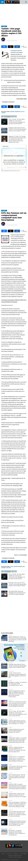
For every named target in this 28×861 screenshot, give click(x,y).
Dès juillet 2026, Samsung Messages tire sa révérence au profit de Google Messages (17, 593)
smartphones (18, 566)
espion (12, 111)
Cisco (12, 566)
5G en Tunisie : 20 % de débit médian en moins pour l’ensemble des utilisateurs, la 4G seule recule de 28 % (17, 121)
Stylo (22, 111)
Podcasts (15, 853)
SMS (23, 566)
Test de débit (23, 853)
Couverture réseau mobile (15, 855)
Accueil (3, 853)
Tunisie (3, 112)
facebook (17, 111)
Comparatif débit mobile (15, 857)
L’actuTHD (9, 853)
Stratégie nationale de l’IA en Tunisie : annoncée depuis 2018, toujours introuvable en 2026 (17, 129)
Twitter (8, 567)
